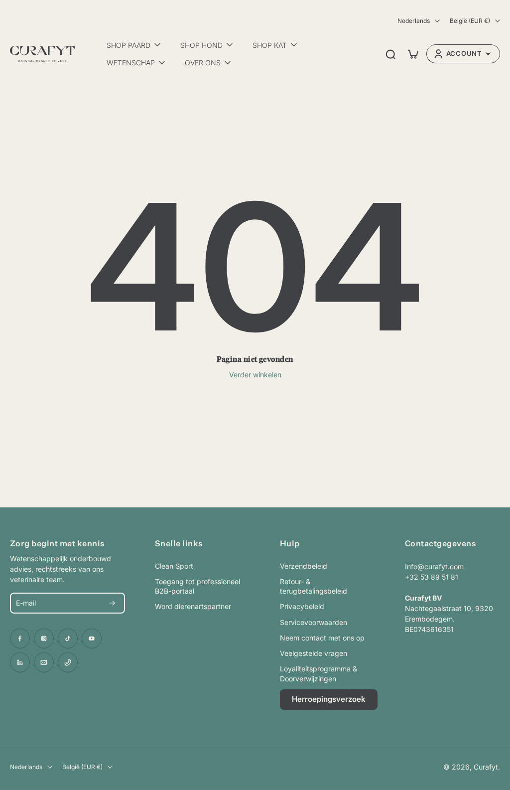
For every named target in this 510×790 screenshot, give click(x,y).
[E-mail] (44, 662)
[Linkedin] (20, 662)
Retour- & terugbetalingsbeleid (313, 586)
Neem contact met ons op (322, 637)
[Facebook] (20, 638)
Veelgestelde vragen (313, 653)
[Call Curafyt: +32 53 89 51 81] (68, 662)
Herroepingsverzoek (329, 699)
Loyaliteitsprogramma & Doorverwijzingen (318, 673)
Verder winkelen (255, 374)
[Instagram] (44, 638)
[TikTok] (68, 638)
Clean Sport (174, 566)
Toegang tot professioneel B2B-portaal (197, 586)
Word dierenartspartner (193, 606)
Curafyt (486, 767)
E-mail (26, 603)
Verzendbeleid (303, 566)
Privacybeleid (302, 606)
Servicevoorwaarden (313, 622)
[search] (390, 54)
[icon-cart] (412, 54)
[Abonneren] (112, 603)
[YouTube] (92, 638)
